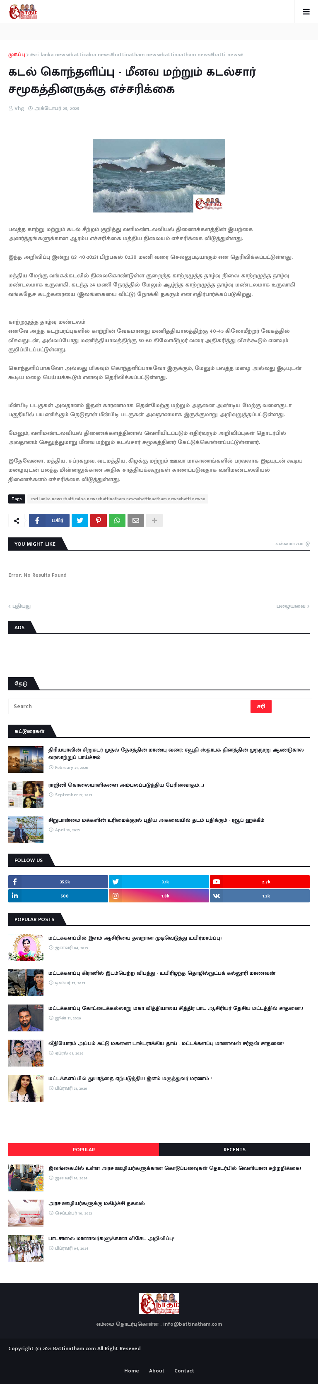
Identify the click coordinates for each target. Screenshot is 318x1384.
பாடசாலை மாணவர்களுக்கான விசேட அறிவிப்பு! (111, 1238)
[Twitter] (80, 520)
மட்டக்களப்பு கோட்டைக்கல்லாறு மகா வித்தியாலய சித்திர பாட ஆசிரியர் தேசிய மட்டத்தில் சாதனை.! (175, 1008)
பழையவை (291, 606)
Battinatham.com (74, 1348)
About (156, 1371)
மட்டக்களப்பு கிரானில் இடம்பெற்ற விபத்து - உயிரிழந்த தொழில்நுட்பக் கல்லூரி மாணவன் (161, 973)
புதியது (21, 606)
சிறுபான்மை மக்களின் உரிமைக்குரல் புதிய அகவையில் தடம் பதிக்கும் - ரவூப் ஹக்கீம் (156, 820)
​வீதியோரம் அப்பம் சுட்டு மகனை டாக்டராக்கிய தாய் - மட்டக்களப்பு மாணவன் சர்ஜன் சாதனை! (166, 1043)
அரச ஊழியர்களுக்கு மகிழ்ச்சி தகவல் (96, 1203)
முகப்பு (16, 55)
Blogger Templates (159, 1356)
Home (131, 1371)
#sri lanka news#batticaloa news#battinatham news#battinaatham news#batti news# (136, 55)
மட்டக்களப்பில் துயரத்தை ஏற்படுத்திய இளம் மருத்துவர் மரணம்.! (130, 1078)
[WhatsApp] (117, 520)
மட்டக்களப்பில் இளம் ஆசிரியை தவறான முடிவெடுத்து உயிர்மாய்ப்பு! (135, 938)
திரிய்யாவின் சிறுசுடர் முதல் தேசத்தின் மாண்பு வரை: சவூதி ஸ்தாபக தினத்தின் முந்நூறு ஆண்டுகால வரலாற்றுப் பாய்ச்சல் (176, 753)
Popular (84, 1149)
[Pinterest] (98, 520)
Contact (184, 1371)
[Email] (136, 520)
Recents (235, 1149)
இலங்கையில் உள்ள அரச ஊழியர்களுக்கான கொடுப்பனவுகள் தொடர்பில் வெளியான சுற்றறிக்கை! (174, 1168)
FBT (185, 1358)
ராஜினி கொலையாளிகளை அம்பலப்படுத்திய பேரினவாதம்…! (126, 785)
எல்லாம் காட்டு (292, 543)
